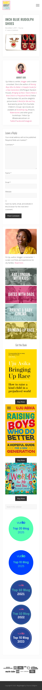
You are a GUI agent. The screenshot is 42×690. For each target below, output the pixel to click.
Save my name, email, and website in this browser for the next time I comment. (19, 207)
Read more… (19, 263)
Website (8, 191)
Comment (9, 144)
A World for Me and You (26, 101)
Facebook (19, 121)
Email (8, 182)
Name (8, 173)
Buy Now (21, 402)
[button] (37, 5)
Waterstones (15, 112)
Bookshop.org (21, 110)
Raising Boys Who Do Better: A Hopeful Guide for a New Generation (21, 87)
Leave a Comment (12, 30)
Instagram (28, 121)
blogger (24, 81)
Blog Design (20, 686)
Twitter (12, 121)
